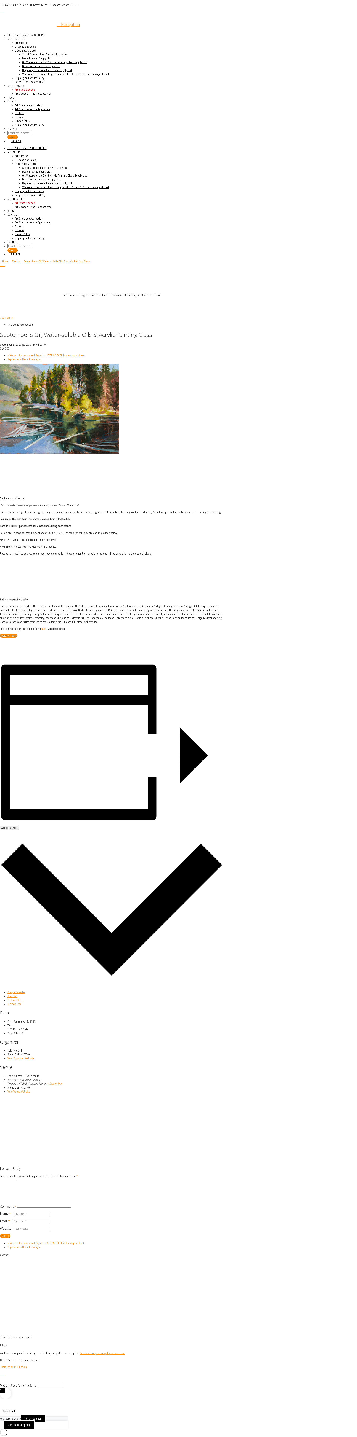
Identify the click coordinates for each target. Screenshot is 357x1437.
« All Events (6, 318)
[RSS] (3, 12)
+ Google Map (54, 1084)
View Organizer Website (20, 1058)
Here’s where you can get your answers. (102, 1353)
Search (12, 250)
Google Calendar (16, 992)
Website (5, 1228)
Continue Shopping (19, 1424)
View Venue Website (18, 1091)
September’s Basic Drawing (24, 359)
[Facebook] (1, 12)
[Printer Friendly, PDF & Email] (9, 656)
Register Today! (8, 636)
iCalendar (12, 996)
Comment (8, 1206)
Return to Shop (33, 1419)
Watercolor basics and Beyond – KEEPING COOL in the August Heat (45, 355)
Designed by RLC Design (13, 1367)
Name (5, 1213)
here (43, 629)
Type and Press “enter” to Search (18, 1385)
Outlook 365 (14, 1000)
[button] (68, 24)
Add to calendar (9, 827)
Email (5, 1221)
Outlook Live (14, 1004)
